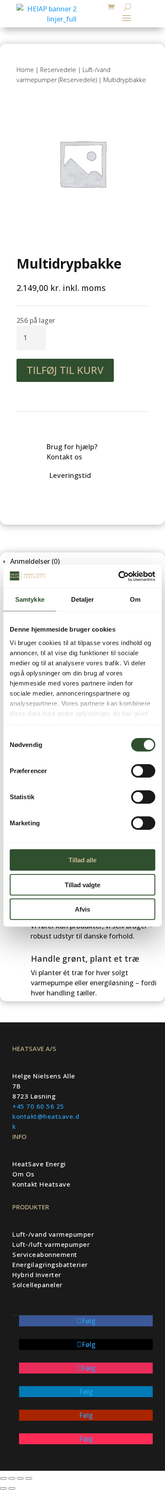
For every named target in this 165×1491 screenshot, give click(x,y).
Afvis (82, 909)
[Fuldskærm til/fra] (11, 1478)
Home (25, 70)
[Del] (20, 1478)
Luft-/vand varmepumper (53, 1234)
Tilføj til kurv (65, 370)
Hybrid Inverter (36, 1274)
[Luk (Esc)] (28, 1478)
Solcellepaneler (37, 1284)
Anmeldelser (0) (35, 561)
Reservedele (58, 70)
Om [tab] (135, 599)
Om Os (23, 1174)
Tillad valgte (82, 884)
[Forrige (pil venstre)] (3, 1488)
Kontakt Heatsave (41, 1184)
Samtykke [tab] (29, 599)
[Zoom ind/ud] (3, 1478)
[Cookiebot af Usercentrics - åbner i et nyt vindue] (118, 576)
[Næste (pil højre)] (11, 1488)
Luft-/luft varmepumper (51, 1244)
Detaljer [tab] (82, 599)
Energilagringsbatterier (50, 1264)
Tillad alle (82, 860)
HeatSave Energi (39, 1164)
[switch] (143, 771)
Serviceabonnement (44, 1254)
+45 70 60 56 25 (38, 1106)
